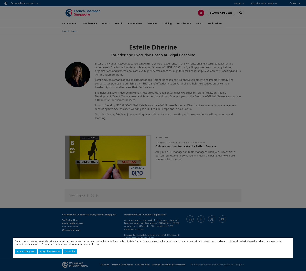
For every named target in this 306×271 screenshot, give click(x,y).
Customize (70, 251)
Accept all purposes (26, 251)
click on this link (91, 244)
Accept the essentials (50, 251)
